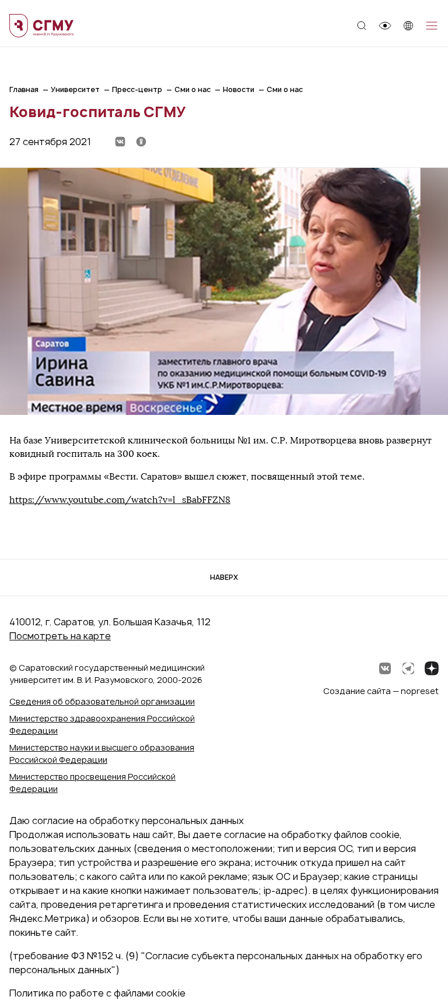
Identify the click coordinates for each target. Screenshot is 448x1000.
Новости (238, 89)
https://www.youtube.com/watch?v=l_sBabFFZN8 (119, 499)
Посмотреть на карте (60, 635)
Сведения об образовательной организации (102, 701)
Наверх (224, 577)
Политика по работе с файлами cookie (97, 993)
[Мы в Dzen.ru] (431, 668)
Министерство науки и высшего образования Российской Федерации (101, 753)
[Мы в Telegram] (408, 668)
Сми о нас (192, 89)
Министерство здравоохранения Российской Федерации (102, 724)
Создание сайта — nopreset (381, 690)
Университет (75, 89)
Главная (23, 89)
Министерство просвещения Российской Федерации (92, 782)
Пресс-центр (137, 89)
